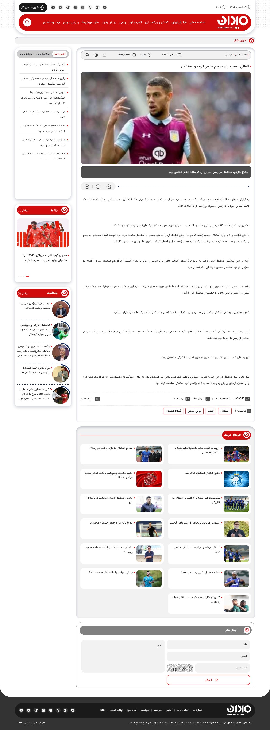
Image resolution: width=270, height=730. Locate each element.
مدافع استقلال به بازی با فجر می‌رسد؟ (111, 448)
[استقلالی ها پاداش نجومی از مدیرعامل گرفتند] (236, 529)
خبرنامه (158, 710)
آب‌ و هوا (131, 710)
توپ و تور (135, 22)
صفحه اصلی (197, 22)
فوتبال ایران (179, 22)
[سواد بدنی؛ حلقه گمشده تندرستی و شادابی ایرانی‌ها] (60, 374)
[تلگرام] (67, 7)
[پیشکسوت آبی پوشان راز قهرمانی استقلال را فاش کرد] (236, 504)
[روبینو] (75, 7)
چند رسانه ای (51, 22)
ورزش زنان (109, 22)
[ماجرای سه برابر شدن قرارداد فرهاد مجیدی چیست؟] (149, 553)
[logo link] (232, 22)
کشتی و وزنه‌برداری (157, 22)
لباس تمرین (194, 411)
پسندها (179, 399)
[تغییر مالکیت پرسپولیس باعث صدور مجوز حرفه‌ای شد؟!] (149, 479)
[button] (27, 276)
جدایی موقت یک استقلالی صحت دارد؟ (111, 573)
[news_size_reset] (98, 186)
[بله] (104, 7)
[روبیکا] (82, 7)
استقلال (224, 411)
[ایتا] (97, 7)
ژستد (211, 411)
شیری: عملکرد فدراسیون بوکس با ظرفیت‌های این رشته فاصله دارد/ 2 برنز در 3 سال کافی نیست (43, 97)
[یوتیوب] (53, 7)
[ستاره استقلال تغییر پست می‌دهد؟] (236, 578)
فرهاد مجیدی (173, 411)
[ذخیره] (96, 55)
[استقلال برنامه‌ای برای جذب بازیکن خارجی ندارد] (236, 553)
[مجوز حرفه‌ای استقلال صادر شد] (236, 479)
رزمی (122, 22)
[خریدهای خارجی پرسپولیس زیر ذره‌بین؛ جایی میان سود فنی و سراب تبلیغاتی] (60, 331)
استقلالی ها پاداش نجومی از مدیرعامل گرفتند (195, 523)
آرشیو (169, 710)
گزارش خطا (198, 399)
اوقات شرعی (116, 710)
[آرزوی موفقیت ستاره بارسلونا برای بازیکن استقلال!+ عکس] (236, 454)
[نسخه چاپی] (87, 55)
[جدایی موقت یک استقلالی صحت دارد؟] (149, 578)
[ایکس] (90, 7)
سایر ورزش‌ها (90, 22)
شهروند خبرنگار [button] (30, 7)
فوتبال (228, 55)
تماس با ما (183, 710)
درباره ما (197, 710)
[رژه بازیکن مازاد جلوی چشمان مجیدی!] (149, 529)
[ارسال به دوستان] (104, 55)
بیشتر (24, 210)
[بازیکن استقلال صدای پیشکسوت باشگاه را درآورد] (149, 504)
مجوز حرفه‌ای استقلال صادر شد (202, 473)
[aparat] (60, 7)
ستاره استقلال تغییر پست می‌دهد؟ (200, 573)
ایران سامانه (23, 723)
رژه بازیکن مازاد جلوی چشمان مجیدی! (111, 523)
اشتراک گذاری (87, 399)
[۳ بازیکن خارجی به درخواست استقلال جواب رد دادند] (236, 603)
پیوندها (145, 710)
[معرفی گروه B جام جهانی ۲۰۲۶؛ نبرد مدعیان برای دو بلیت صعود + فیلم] (43, 233)
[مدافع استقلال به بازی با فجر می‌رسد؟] (149, 454)
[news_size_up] (87, 186)
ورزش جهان (71, 22)
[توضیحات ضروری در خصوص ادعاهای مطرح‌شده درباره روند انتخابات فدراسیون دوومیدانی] (60, 352)
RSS (102, 710)
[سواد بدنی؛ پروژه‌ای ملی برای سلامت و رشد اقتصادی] (60, 309)
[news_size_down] (108, 186)
